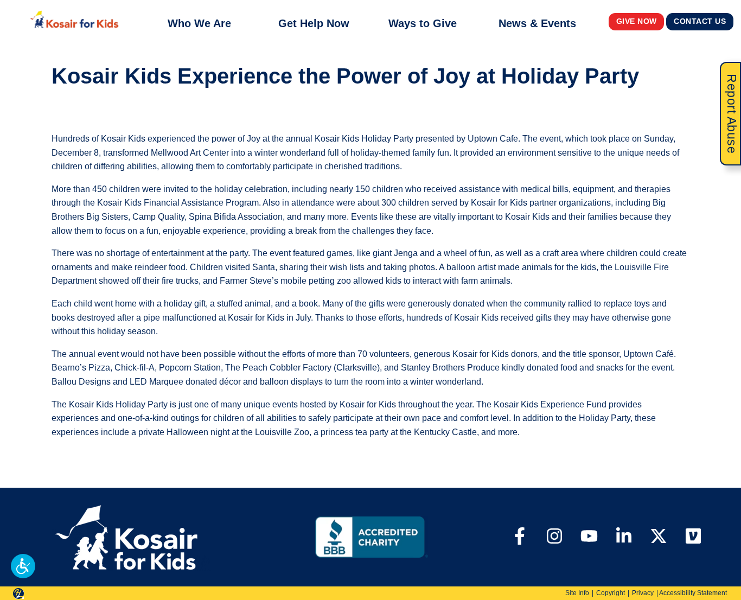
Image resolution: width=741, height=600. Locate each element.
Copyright (610, 593)
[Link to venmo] (693, 537)
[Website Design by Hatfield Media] (18, 593)
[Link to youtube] (589, 537)
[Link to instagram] (554, 537)
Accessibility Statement (693, 593)
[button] (23, 566)
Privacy (643, 593)
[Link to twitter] (658, 537)
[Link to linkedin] (624, 537)
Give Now (636, 21)
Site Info (577, 593)
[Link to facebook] (519, 537)
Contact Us (700, 21)
